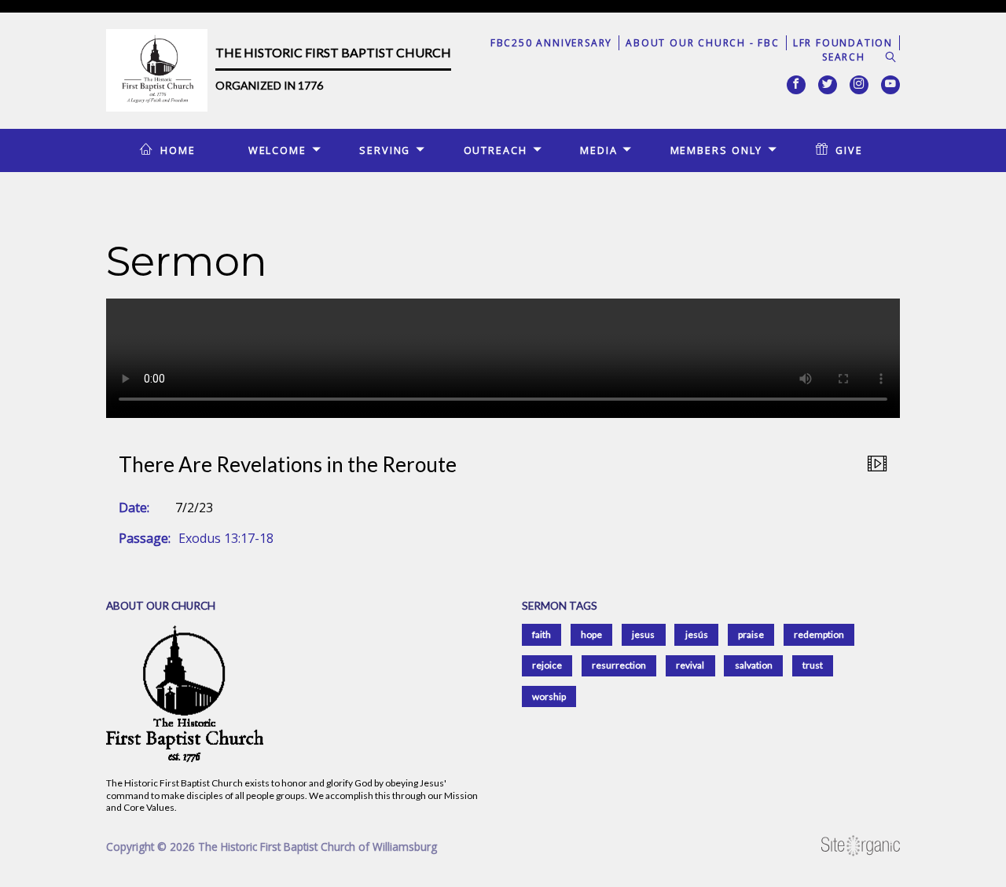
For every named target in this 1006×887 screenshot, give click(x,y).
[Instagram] (859, 84)
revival (690, 665)
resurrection (619, 665)
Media (598, 150)
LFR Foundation (843, 42)
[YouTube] (890, 84)
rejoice (547, 665)
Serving (384, 150)
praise (751, 634)
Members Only (716, 150)
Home (178, 150)
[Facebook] (796, 84)
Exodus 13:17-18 (226, 538)
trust (812, 665)
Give (849, 150)
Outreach (495, 150)
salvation (754, 665)
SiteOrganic (860, 846)
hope (591, 634)
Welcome (277, 150)
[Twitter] (827, 84)
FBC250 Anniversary (551, 42)
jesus (643, 634)
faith (541, 634)
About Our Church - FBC (703, 42)
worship (549, 696)
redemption (819, 634)
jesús (696, 634)
